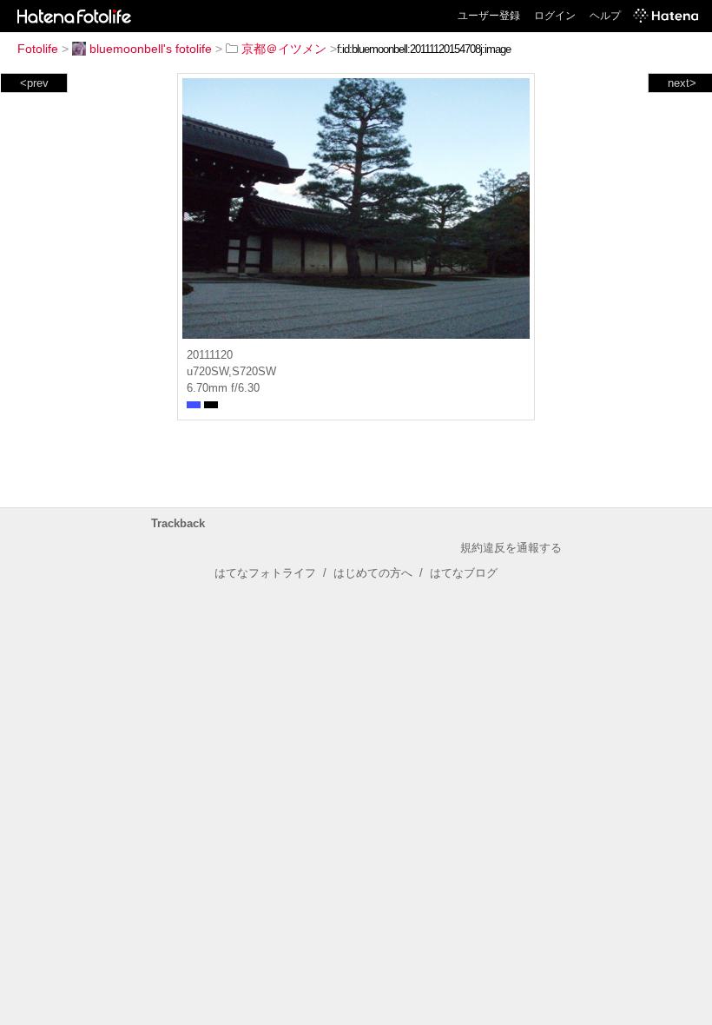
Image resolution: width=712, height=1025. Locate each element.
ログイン (555, 16)
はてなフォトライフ (265, 572)
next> (682, 82)
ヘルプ (605, 16)
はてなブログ (464, 572)
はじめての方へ (372, 572)
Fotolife (37, 49)
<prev (34, 82)
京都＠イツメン (283, 49)
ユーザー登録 (489, 16)
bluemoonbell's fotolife (150, 49)
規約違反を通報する (511, 547)
